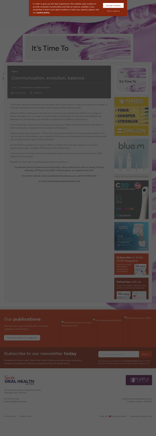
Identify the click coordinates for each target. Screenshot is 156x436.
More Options (113, 11)
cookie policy (42, 12)
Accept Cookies (113, 5)
